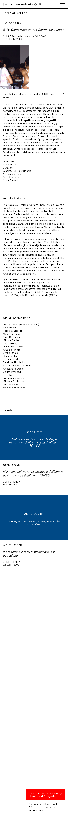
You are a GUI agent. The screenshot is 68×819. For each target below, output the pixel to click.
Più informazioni (36, 808)
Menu (62, 4)
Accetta (50, 807)
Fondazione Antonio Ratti (22, 4)
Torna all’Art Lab (15, 13)
